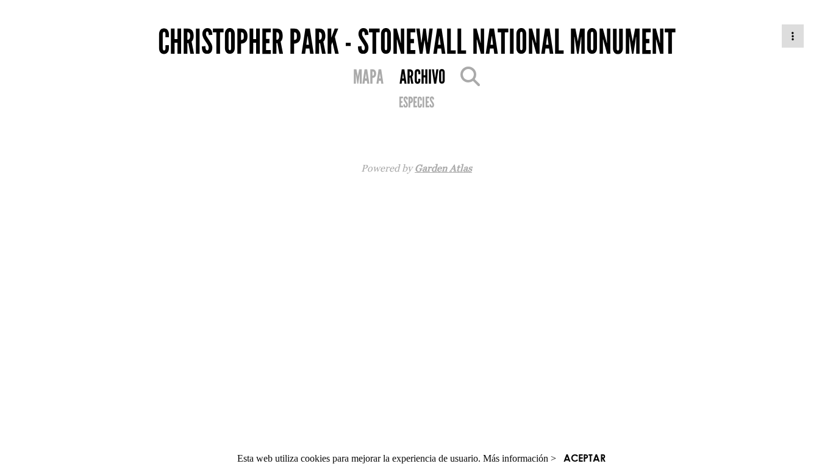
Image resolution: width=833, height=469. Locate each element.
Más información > (519, 458)
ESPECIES (416, 102)
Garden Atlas (443, 167)
